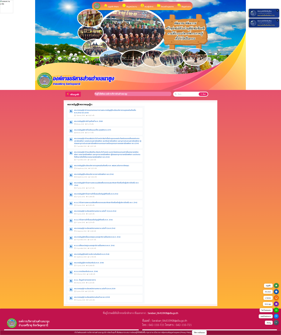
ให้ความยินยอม (199, 332)
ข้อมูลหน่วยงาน (129, 6)
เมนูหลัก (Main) (111, 6)
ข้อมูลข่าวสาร (184, 6)
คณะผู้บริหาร (146, 6)
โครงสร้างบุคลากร (165, 6)
